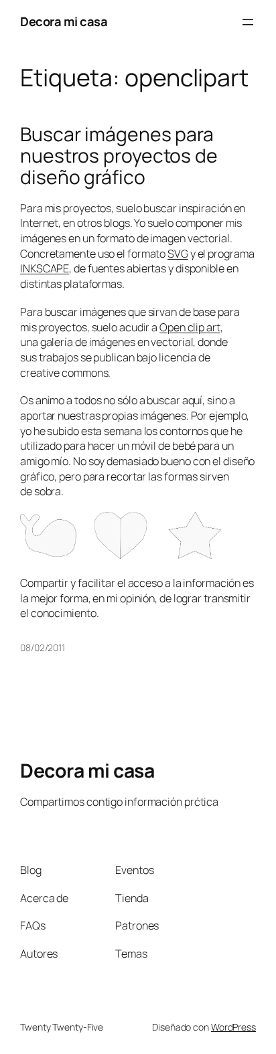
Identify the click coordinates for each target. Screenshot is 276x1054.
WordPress (233, 1027)
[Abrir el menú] (248, 22)
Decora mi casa (63, 21)
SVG (177, 253)
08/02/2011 (42, 647)
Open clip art (189, 327)
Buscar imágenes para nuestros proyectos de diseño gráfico (119, 156)
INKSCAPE (44, 268)
